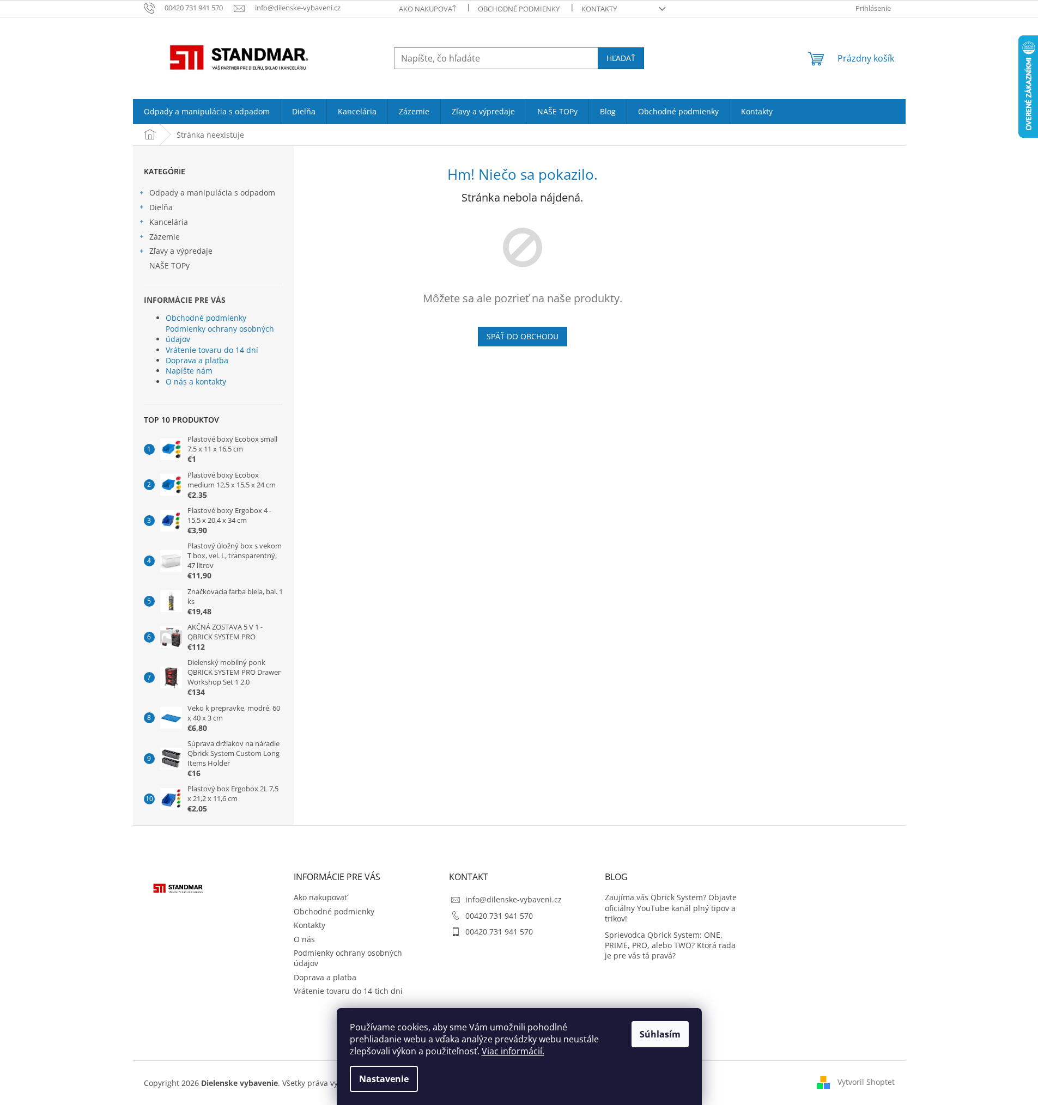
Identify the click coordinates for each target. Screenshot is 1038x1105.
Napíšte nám (189, 370)
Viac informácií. (513, 1051)
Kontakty (599, 9)
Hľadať (620, 58)
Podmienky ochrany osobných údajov (220, 333)
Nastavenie (384, 1079)
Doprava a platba (197, 360)
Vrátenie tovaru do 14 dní (212, 350)
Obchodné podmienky (519, 9)
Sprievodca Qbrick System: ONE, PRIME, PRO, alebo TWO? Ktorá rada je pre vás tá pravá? (670, 945)
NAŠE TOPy (169, 265)
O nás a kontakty (196, 381)
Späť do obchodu (523, 336)
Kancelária (168, 222)
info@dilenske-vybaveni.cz (513, 899)
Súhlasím (660, 1034)
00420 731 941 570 (499, 916)
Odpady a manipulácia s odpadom (212, 192)
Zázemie (164, 236)
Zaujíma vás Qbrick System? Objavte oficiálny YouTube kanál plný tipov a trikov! (671, 908)
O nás (304, 939)
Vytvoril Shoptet (866, 1082)
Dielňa (161, 207)
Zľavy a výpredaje (181, 251)
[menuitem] (207, 111)
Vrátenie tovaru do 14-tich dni (348, 991)
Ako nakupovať (427, 9)
